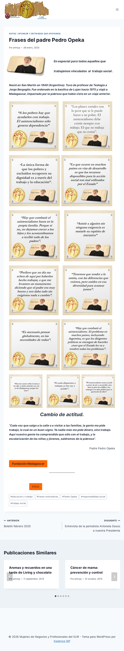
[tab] (55, 596)
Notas (12, 33)
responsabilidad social (93, 496)
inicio (35, 486)
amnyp (16, 47)
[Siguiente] (114, 576)
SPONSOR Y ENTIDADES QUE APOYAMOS (39, 33)
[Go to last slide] (10, 576)
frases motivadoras (47, 496)
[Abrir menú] (117, 9)
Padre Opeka (69, 496)
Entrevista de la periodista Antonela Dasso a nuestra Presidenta (92, 525)
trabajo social (18, 503)
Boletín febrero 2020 (17, 523)
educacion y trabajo (21, 496)
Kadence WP (62, 641)
